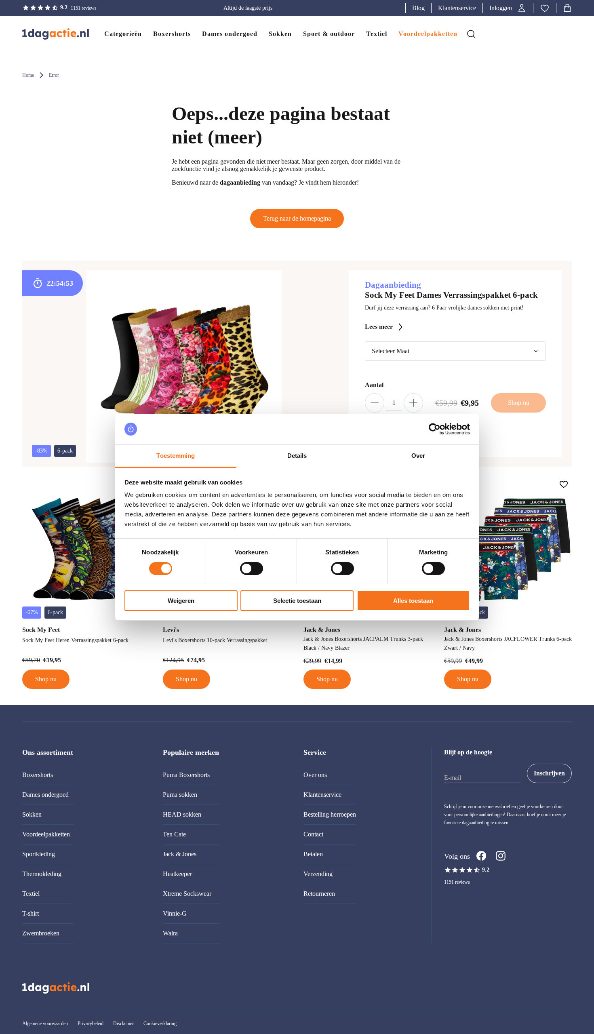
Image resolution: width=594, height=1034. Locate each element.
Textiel (31, 893)
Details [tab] (297, 455)
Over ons (315, 774)
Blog (418, 7)
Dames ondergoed (45, 794)
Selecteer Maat (390, 350)
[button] (508, 8)
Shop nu (46, 679)
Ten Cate (174, 834)
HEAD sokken (182, 814)
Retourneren (319, 893)
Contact (313, 834)
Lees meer (379, 326)
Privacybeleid (90, 1023)
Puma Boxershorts (186, 774)
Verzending (318, 873)
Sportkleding (38, 854)
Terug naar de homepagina (297, 218)
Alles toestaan (413, 600)
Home (28, 75)
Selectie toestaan (297, 600)
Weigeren (181, 600)
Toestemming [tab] (175, 455)
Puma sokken (180, 794)
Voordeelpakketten (46, 834)
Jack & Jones (179, 854)
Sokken (32, 814)
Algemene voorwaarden (45, 1023)
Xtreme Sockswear (187, 893)
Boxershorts (37, 774)
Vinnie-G (175, 913)
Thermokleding (41, 873)
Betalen (313, 854)
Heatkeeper (177, 873)
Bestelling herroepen (329, 814)
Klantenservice (457, 7)
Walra (170, 933)
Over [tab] (418, 455)
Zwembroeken (40, 933)
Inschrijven (549, 773)
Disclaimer (123, 1023)
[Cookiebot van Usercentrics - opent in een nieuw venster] (434, 429)
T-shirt (30, 913)
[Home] (47, 34)
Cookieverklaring (160, 1023)
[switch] (251, 568)
